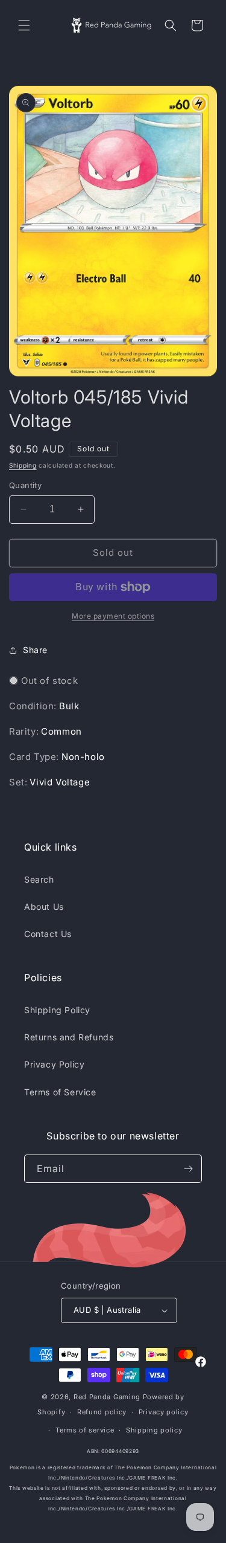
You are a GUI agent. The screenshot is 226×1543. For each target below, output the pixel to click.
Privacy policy (164, 1412)
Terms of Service (60, 1092)
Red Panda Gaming (107, 1397)
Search (39, 879)
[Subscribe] (188, 1169)
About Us (44, 906)
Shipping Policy (57, 1010)
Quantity (25, 485)
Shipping (23, 465)
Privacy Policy (54, 1064)
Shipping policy (154, 1430)
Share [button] (35, 650)
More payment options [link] (113, 615)
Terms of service (84, 1430)
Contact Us (48, 934)
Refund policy (102, 1412)
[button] (24, 25)
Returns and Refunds (68, 1037)
